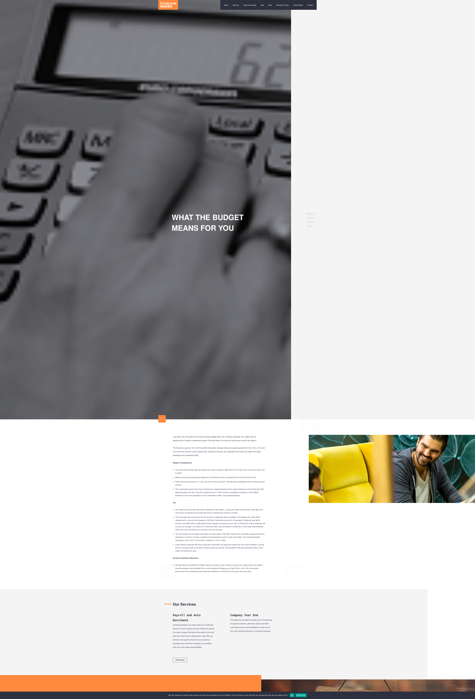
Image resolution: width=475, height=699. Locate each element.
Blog (270, 5)
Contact (310, 5)
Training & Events (282, 5)
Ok (292, 695)
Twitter (310, 218)
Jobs (262, 5)
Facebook (310, 214)
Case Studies (298, 5)
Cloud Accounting (249, 5)
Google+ (310, 226)
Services (236, 5)
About (226, 5)
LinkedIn (310, 222)
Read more (301, 695)
